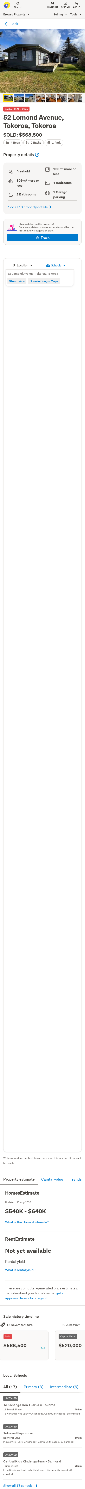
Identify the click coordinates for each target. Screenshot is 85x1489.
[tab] (23, 264)
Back (14, 23)
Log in (76, 6)
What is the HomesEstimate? (27, 1222)
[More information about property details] (37, 154)
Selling (58, 14)
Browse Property (14, 14)
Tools (74, 14)
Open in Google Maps (44, 281)
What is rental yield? (20, 1270)
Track (45, 237)
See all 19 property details (28, 207)
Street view (17, 281)
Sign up (65, 6)
